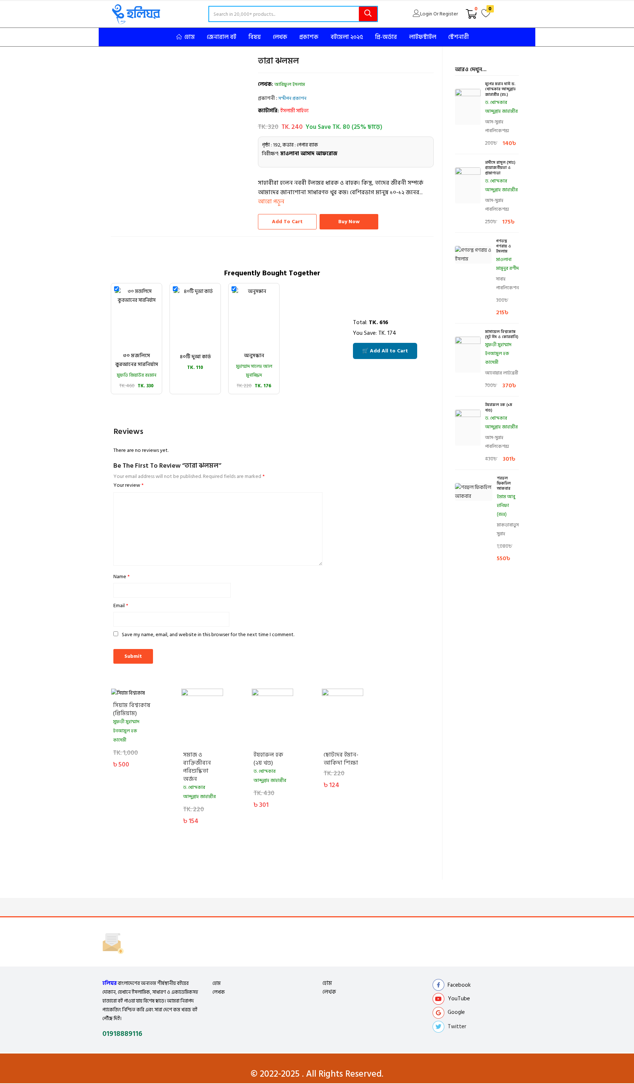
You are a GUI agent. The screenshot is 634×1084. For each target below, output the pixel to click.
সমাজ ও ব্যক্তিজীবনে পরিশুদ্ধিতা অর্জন (197, 767)
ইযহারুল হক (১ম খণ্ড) (498, 407)
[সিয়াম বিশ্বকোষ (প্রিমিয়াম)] (132, 693)
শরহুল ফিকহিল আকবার (504, 484)
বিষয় (254, 37)
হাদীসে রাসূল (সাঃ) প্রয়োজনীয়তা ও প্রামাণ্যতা (500, 168)
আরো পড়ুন (271, 201)
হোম (216, 983)
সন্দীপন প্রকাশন (292, 98)
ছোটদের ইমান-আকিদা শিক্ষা (341, 759)
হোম (190, 37)
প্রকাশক (308, 37)
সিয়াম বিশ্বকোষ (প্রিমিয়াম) (131, 709)
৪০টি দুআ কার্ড (195, 356)
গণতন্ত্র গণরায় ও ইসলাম (503, 246)
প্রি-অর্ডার (386, 37)
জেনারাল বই (221, 37)
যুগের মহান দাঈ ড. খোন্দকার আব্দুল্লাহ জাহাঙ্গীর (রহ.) (500, 89)
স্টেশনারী (458, 37)
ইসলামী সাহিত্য (294, 110)
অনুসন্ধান (254, 355)
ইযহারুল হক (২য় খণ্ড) (268, 759)
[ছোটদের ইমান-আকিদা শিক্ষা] (342, 718)
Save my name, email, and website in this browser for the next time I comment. (208, 634)
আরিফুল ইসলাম (289, 84)
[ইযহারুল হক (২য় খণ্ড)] (272, 718)
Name (121, 576)
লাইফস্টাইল (422, 37)
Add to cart (287, 221)
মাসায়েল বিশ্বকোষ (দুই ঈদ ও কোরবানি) (501, 334)
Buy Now (349, 221)
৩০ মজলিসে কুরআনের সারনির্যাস (136, 360)
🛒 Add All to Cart (385, 351)
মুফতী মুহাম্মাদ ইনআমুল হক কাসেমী (126, 731)
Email (120, 605)
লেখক (280, 37)
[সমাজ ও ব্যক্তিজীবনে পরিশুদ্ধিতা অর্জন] (202, 718)
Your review (128, 485)
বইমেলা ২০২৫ (347, 37)
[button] (471, 14)
